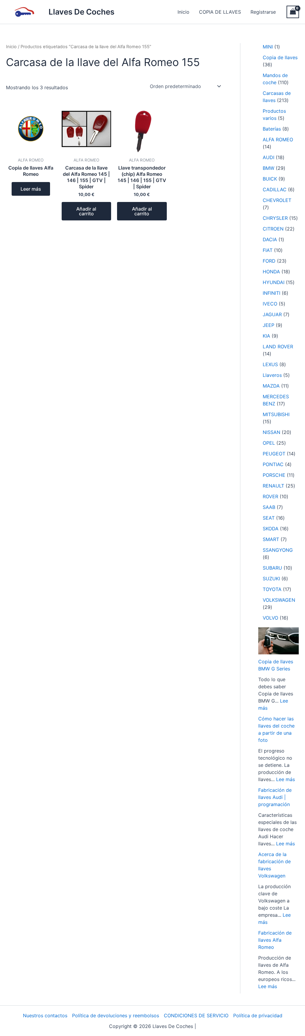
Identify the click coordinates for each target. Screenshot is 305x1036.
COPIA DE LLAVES (220, 12)
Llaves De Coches (81, 11)
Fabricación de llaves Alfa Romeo (275, 940)
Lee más (285, 779)
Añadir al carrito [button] (86, 211)
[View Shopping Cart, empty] (293, 12)
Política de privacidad (257, 1015)
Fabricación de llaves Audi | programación (275, 797)
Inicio (183, 12)
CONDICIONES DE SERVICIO (196, 1015)
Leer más (31, 189)
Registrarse (263, 12)
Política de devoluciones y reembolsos (115, 1015)
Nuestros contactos (45, 1015)
